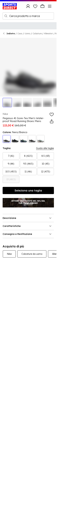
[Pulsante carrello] (42, 6)
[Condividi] (51, 121)
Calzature (37, 33)
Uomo (27, 33)
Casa (19, 33)
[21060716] (41, 139)
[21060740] (15, 139)
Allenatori (48, 33)
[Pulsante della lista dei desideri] (35, 6)
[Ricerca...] (6, 16)
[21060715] (24, 139)
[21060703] (32, 139)
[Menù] (49, 6)
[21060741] (6, 139)
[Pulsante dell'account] (28, 6)
